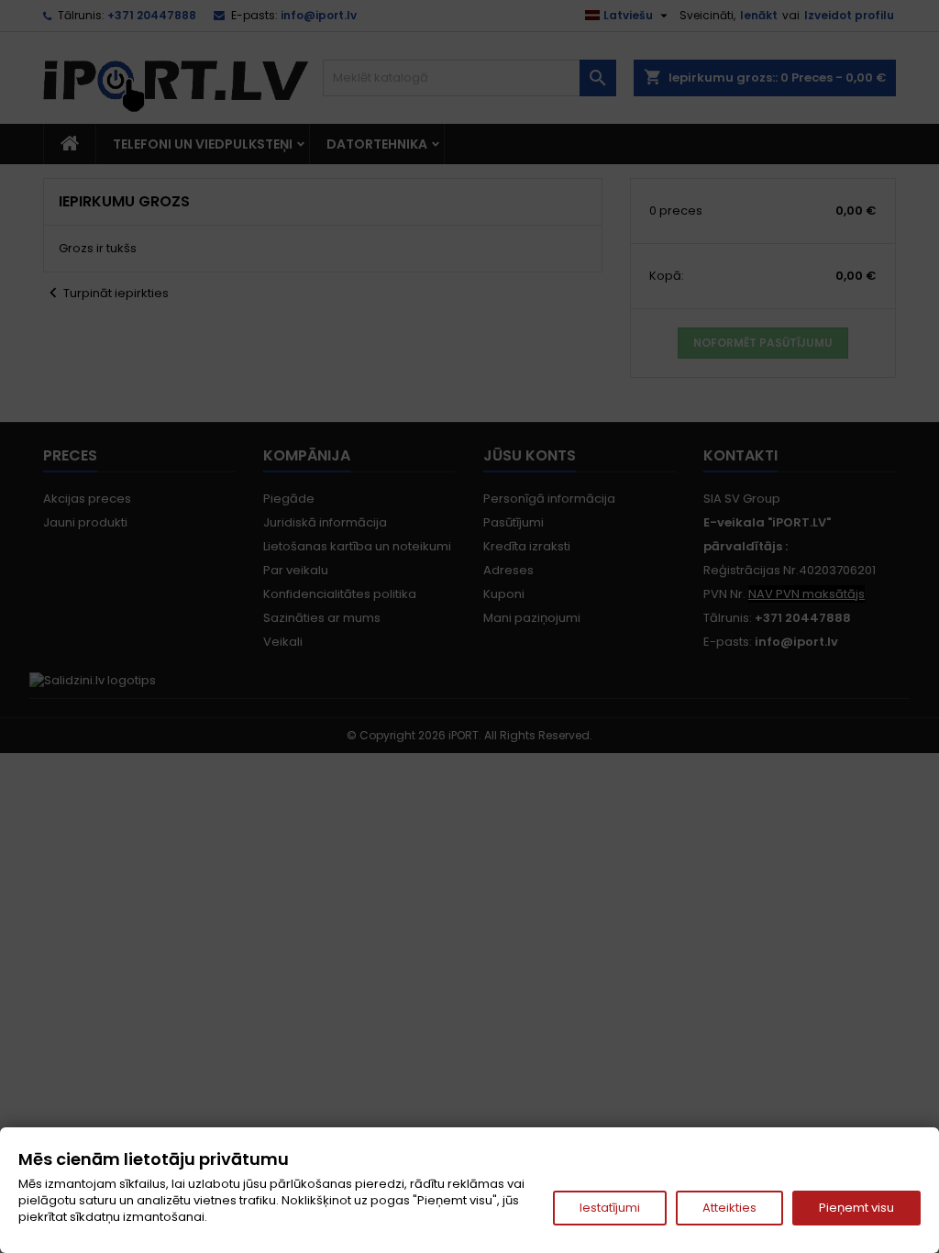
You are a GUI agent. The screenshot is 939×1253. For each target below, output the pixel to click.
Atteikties (729, 1207)
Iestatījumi (610, 1207)
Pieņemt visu (856, 1207)
